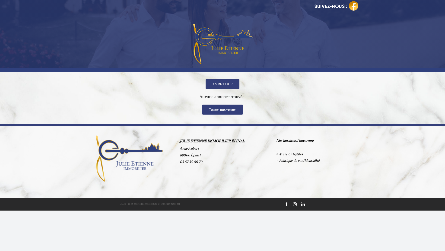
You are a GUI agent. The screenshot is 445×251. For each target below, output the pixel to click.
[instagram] (295, 204)
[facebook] (286, 204)
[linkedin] (303, 204)
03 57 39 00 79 (191, 162)
